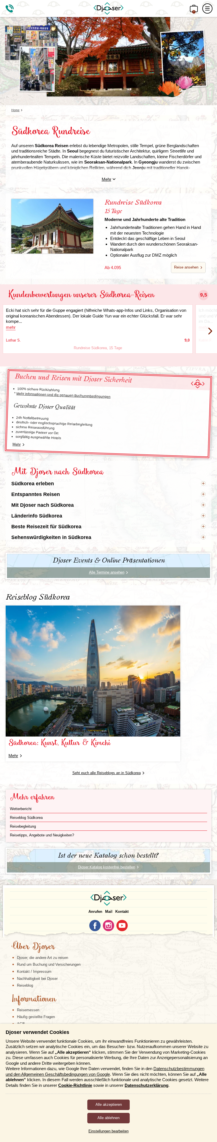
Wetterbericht (21, 809)
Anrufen (95, 911)
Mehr (106, 179)
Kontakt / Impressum (34, 971)
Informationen (33, 999)
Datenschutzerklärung (146, 1085)
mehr (11, 327)
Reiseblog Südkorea (26, 817)
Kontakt (122, 911)
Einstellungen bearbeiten (108, 1131)
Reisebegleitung (23, 826)
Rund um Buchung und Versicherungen (49, 964)
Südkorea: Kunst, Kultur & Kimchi (59, 743)
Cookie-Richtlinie (75, 1085)
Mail (108, 911)
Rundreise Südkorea (145, 210)
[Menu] (207, 8)
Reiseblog (25, 985)
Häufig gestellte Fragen (36, 1017)
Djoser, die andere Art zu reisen (42, 958)
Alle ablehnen (108, 1118)
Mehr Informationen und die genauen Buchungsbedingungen (63, 395)
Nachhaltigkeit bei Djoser (37, 978)
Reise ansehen (186, 267)
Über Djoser (33, 947)
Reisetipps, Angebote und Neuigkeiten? (42, 835)
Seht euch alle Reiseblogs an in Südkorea (106, 773)
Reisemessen (28, 1010)
